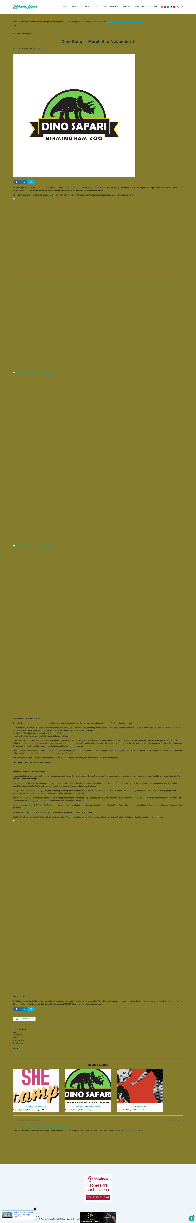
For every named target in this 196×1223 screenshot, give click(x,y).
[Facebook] (162, 7)
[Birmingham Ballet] (98, 1217)
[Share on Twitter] (31, 182)
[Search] (178, 7)
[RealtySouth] (98, 1188)
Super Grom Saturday (140, 1106)
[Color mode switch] (182, 7)
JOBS (65, 7)
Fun (14, 1045)
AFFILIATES (126, 7)
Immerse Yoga (175, 1120)
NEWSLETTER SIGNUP (142, 7)
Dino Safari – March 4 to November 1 (88, 1106)
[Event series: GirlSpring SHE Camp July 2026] (43, 1109)
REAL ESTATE (115, 7)
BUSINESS (75, 7)
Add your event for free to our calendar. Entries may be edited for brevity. (41, 17)
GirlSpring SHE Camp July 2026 (36, 1106)
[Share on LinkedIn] (23, 182)
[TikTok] (171, 7)
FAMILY (105, 7)
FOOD (96, 7)
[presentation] (36, 1086)
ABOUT (155, 7)
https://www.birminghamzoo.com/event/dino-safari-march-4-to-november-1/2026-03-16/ (22, 1053)
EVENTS (86, 7)
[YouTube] (174, 7)
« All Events (17, 26)
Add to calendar (25, 1019)
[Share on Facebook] (16, 182)
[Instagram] (165, 7)
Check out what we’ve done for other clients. (125, 22)
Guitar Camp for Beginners (29, 1120)
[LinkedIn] (168, 7)
